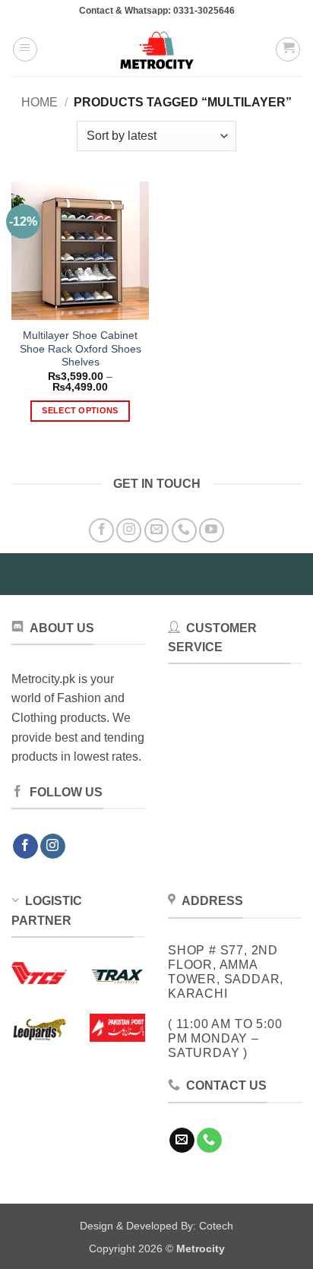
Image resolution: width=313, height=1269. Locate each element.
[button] (25, 49)
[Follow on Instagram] (128, 530)
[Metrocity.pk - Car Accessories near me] (156, 49)
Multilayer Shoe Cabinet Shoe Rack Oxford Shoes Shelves (80, 349)
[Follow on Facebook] (101, 530)
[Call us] (184, 530)
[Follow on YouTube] (211, 530)
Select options (80, 410)
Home (39, 102)
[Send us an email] (156, 530)
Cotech (216, 1226)
